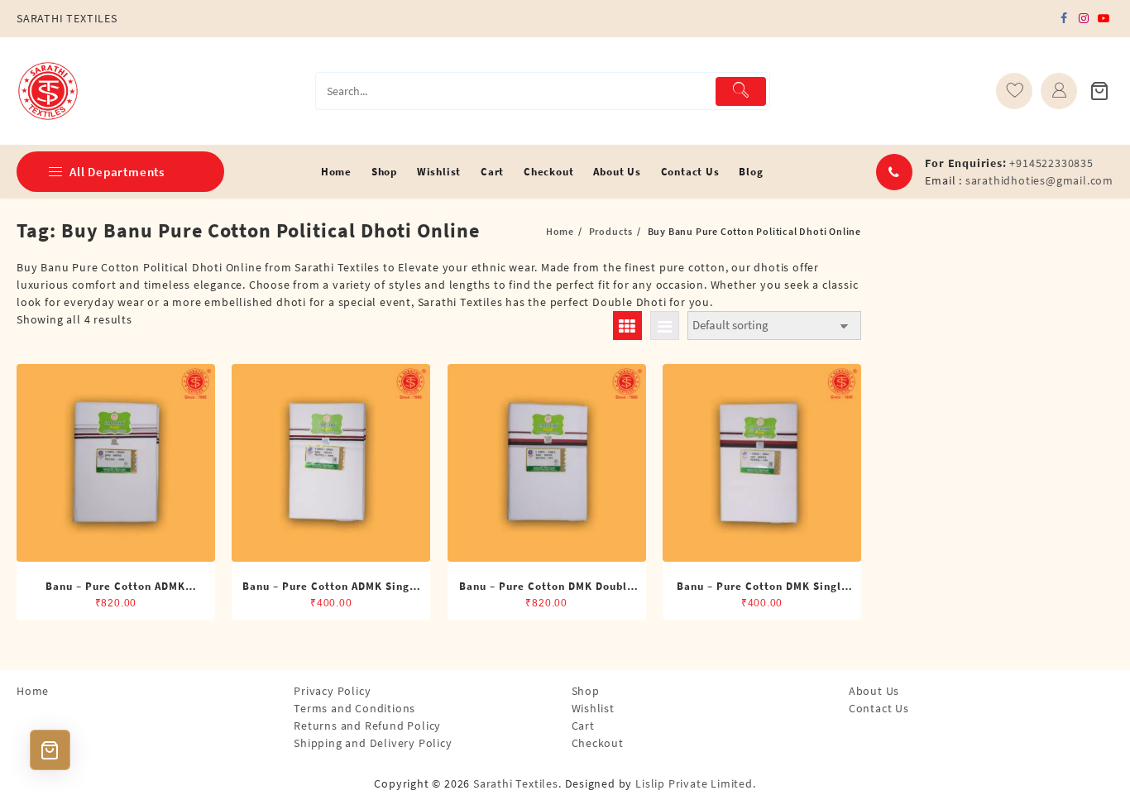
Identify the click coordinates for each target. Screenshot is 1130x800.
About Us (874, 690)
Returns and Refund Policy (367, 725)
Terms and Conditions (354, 708)
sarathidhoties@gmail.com (1039, 180)
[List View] (664, 325)
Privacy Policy (332, 690)
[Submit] (741, 91)
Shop (586, 690)
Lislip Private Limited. (695, 783)
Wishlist (593, 708)
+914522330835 (1051, 163)
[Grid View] (627, 325)
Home (33, 690)
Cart (583, 725)
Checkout (598, 742)
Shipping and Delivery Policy (373, 742)
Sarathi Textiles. (517, 783)
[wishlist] (1014, 91)
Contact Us (879, 708)
